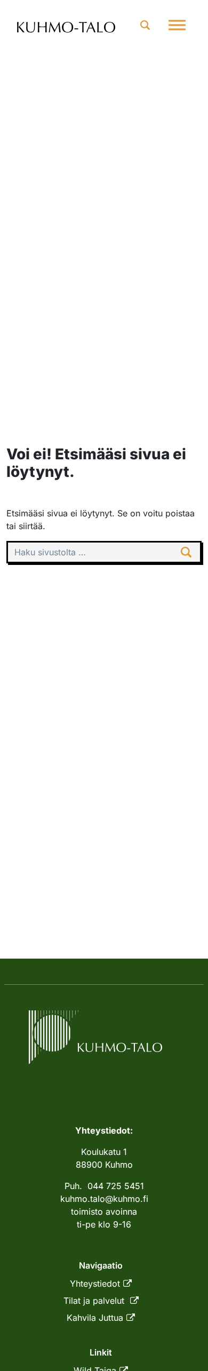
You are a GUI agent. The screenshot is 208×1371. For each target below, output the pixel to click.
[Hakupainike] (145, 24)
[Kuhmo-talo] (66, 25)
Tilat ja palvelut (95, 1300)
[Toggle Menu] (177, 25)
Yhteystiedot (95, 1283)
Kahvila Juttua (95, 1317)
